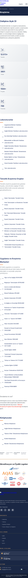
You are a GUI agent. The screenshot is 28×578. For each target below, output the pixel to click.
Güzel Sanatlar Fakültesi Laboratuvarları (16, 163)
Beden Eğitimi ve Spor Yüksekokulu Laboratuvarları (14, 158)
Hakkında (4, 519)
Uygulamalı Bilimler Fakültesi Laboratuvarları (12, 126)
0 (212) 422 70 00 (6, 567)
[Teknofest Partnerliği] (24, 484)
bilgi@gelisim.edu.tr (6, 569)
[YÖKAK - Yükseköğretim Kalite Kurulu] (14, 469)
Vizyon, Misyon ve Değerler (9, 526)
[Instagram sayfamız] (5, 510)
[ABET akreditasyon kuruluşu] (6, 478)
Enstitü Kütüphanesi (10, 438)
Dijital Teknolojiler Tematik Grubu (14, 198)
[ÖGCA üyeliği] (4, 484)
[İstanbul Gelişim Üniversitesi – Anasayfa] (3, 4)
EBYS (3, 543)
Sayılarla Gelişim (6, 524)
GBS (3, 540)
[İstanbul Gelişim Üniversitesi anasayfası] (14, 495)
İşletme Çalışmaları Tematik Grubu (14, 224)
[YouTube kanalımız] (8, 510)
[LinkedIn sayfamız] (12, 510)
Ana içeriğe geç (4, 1)
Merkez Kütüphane (9, 423)
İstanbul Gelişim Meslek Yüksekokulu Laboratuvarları (15, 152)
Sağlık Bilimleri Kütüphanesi (12, 428)
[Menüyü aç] (26, 4)
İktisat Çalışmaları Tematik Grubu (14, 208)
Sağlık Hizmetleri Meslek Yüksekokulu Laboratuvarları (15, 147)
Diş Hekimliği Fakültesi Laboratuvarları (15, 136)
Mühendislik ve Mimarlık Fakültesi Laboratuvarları (14, 141)
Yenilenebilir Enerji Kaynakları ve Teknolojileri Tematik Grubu (13, 246)
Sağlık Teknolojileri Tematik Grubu (14, 240)
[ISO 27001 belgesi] (12, 478)
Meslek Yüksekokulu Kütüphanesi (14, 443)
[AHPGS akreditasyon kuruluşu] (24, 473)
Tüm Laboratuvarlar (10, 168)
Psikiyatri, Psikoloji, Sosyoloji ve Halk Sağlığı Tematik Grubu (15, 235)
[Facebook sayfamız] (1, 510)
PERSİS (4, 538)
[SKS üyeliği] (19, 484)
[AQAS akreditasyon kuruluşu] (11, 473)
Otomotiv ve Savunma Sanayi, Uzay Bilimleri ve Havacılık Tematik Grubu (14, 230)
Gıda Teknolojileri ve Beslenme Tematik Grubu (16, 204)
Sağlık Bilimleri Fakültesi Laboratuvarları (16, 131)
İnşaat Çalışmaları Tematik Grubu (14, 219)
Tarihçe (4, 521)
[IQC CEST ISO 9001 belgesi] (12, 484)
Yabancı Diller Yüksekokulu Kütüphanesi (16, 433)
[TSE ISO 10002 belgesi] (21, 478)
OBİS (3, 535)
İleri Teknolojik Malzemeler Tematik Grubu (14, 214)
